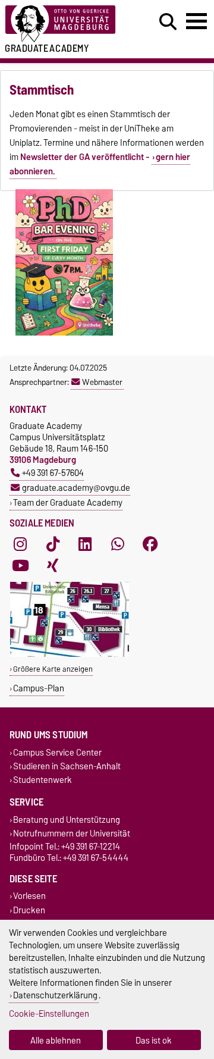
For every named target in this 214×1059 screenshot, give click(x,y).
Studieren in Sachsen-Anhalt (67, 766)
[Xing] (53, 566)
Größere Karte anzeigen (53, 669)
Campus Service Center (57, 752)
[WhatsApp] (117, 544)
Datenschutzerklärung (55, 995)
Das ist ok (154, 1040)
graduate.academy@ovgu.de (76, 487)
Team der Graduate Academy (67, 502)
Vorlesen (29, 896)
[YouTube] (20, 566)
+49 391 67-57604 (53, 472)
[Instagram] (20, 544)
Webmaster (102, 382)
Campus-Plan (38, 688)
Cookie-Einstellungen (49, 1013)
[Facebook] (150, 544)
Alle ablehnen (55, 1040)
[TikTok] (53, 544)
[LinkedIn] (85, 544)
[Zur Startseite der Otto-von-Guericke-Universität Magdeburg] (66, 24)
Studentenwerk (42, 780)
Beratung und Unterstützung (66, 819)
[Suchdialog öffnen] (168, 22)
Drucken (29, 910)
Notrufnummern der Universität (71, 834)
